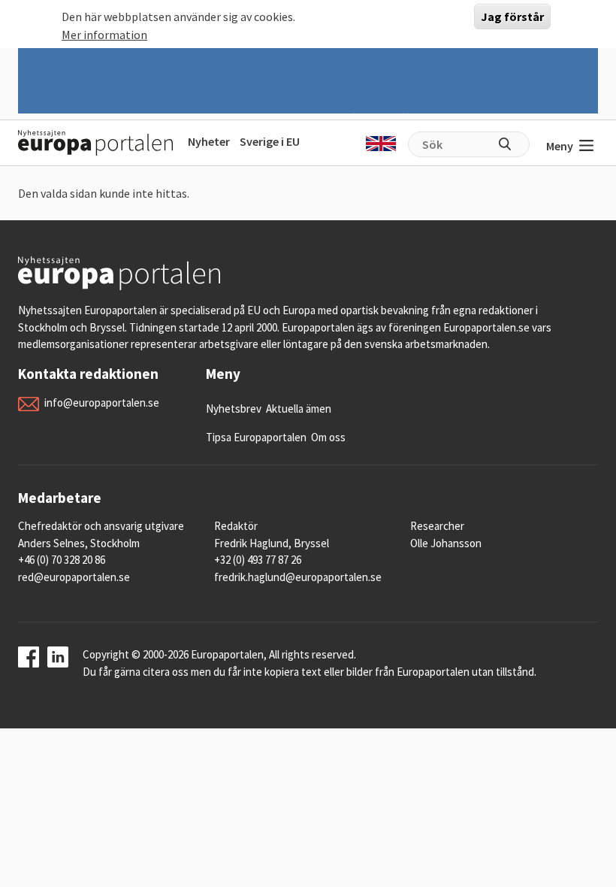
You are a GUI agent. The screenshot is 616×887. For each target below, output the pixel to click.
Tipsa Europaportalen (256, 437)
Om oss (328, 437)
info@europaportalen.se (101, 402)
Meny (559, 145)
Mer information (104, 34)
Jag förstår (512, 16)
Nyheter (209, 141)
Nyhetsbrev (233, 408)
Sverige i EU (270, 141)
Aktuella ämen (298, 408)
